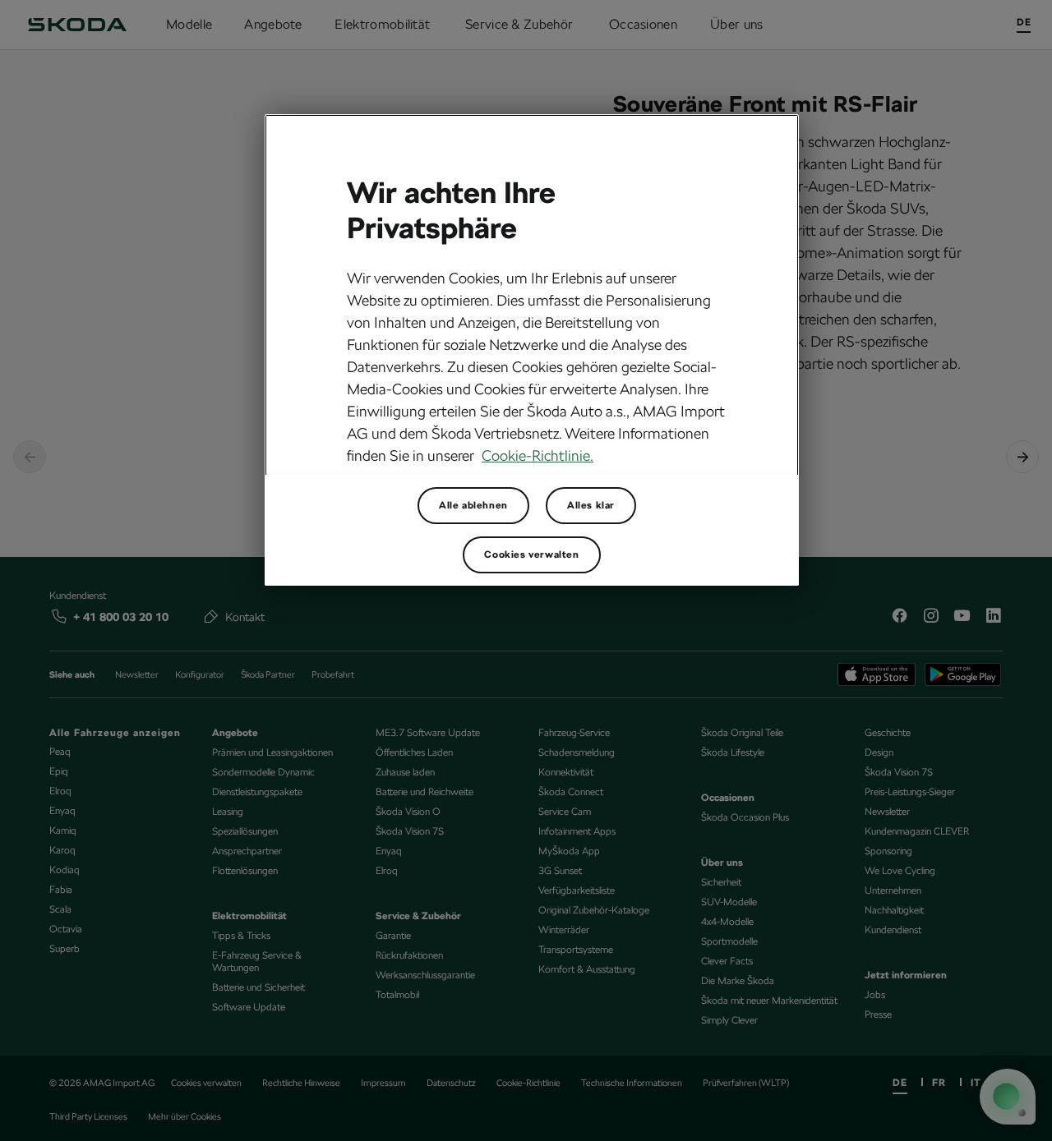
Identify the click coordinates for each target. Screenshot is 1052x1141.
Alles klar (591, 505)
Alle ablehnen (473, 505)
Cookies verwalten (531, 554)
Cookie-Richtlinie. (537, 455)
